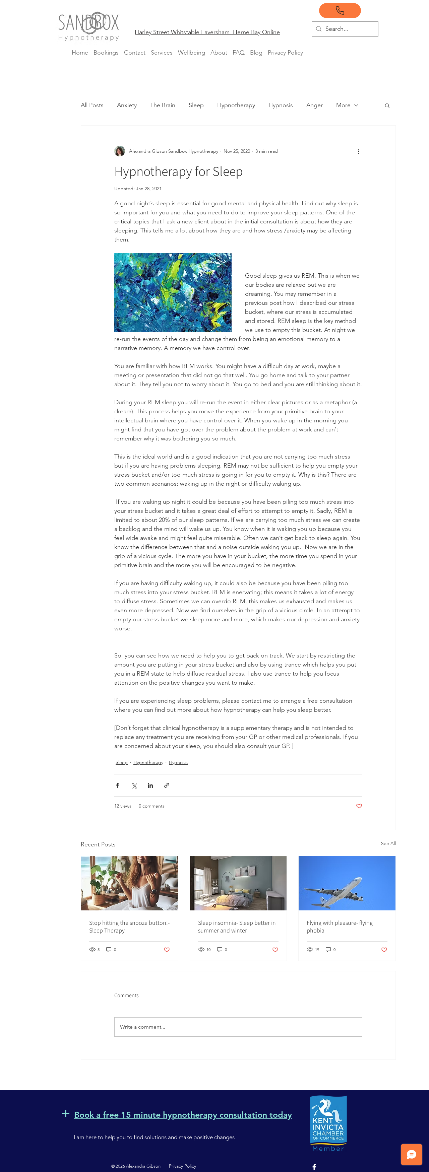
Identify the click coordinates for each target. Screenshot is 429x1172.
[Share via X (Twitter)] (134, 785)
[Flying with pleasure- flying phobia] (347, 883)
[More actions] (358, 151)
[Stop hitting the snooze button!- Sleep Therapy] (129, 883)
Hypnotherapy (236, 105)
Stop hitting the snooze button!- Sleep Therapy (129, 926)
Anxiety (127, 105)
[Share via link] (167, 785)
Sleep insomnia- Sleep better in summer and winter (237, 926)
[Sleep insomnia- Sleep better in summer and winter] (238, 883)
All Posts (92, 105)
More (343, 105)
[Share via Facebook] (117, 785)
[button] (387, 105)
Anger (314, 105)
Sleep (196, 105)
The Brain (162, 105)
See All (388, 843)
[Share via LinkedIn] (150, 785)
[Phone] (340, 10)
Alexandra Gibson (143, 1166)
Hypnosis (280, 105)
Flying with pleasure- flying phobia (340, 926)
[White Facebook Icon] (314, 1167)
